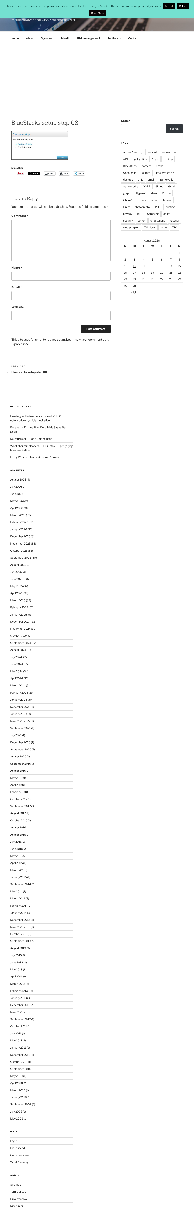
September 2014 (20, 884)
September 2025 (20, 557)
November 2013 (20, 927)
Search (125, 120)
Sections (112, 38)
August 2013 (18, 948)
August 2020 (18, 756)
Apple (155, 159)
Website (17, 307)
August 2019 (18, 770)
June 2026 (16, 493)
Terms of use (18, 1191)
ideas (154, 193)
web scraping (131, 227)
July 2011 (15, 1033)
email (151, 179)
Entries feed (17, 1148)
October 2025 (18, 550)
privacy (127, 213)
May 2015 (16, 855)
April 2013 (16, 976)
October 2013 (18, 934)
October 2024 (18, 635)
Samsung (153, 213)
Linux (126, 206)
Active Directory (133, 152)
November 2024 (20, 628)
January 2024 (18, 699)
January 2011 (18, 1047)
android (152, 152)
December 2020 (20, 742)
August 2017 (18, 813)
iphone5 (128, 200)
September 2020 (20, 749)
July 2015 (16, 841)
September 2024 (20, 642)
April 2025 (16, 593)
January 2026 (18, 529)
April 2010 (16, 1083)
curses (146, 172)
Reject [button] (183, 6)
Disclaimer (16, 1205)
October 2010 (18, 1061)
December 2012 (20, 1005)
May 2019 (16, 777)
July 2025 (16, 571)
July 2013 (16, 955)
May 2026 (16, 500)
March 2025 (17, 600)
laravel (167, 200)
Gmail (171, 186)
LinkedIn (64, 38)
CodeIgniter (130, 172)
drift (140, 179)
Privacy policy (18, 1198)
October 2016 (18, 820)
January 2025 (18, 614)
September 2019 (20, 763)
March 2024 (17, 685)
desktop (128, 179)
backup (168, 159)
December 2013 (20, 919)
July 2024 (16, 657)
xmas (163, 227)
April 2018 (16, 784)
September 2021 (20, 728)
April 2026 (16, 508)
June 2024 (16, 664)
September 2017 (20, 806)
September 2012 (20, 1019)
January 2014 (18, 912)
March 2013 (17, 983)
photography (142, 206)
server (142, 220)
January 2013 (18, 998)
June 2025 (16, 579)
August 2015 (18, 834)
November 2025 (20, 543)
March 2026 (17, 515)
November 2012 (20, 1012)
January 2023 (18, 713)
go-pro (127, 193)
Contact (133, 38)
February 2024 (19, 692)
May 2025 (16, 586)
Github (159, 186)
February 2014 (19, 905)
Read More (97, 12)
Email (16, 287)
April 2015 (16, 863)
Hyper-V (141, 193)
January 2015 (18, 877)
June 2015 (16, 848)
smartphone (157, 220)
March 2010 (17, 1090)
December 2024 (20, 621)
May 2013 (16, 969)
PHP (158, 206)
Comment (19, 216)
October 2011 (18, 1026)
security (128, 220)
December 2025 (20, 536)
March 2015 (17, 870)
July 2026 (16, 486)
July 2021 (16, 735)
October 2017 (18, 799)
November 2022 (20, 720)
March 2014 (17, 898)
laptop (154, 200)
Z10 (174, 227)
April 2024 (16, 678)
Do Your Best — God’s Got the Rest (31, 438)
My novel (46, 38)
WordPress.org (19, 1162)
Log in (13, 1141)
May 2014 (16, 891)
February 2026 (19, 522)
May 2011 (16, 1040)
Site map (15, 1184)
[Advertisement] (97, 73)
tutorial (174, 220)
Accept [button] (169, 6)
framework (166, 179)
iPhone (166, 193)
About (30, 38)
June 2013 (16, 962)
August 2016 (18, 827)
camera (146, 165)
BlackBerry (130, 165)
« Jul (133, 292)
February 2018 (19, 792)
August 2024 (18, 649)
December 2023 (20, 706)
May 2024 (16, 671)
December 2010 (20, 1054)
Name (16, 267)
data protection (164, 172)
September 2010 (20, 1069)
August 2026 (18, 479)
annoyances (169, 152)
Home (15, 38)
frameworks (130, 186)
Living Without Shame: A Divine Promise (34, 457)
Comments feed (20, 1155)
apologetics (140, 159)
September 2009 (20, 1104)
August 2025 (18, 564)
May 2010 (16, 1076)
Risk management (88, 38)
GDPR (146, 186)
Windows (150, 227)
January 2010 (18, 1097)
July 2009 (16, 1111)
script (166, 213)
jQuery (142, 200)
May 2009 (16, 1118)
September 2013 (20, 941)
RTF (139, 213)
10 (134, 266)
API (125, 159)
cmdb (159, 165)
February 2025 (19, 607)
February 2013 (19, 990)
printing (170, 206)
